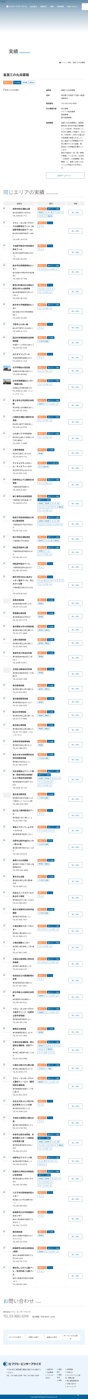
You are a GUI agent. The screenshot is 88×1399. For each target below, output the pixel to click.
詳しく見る (75, 212)
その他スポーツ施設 (45, 1068)
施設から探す (52, 1337)
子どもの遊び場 (53, 463)
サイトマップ (71, 1386)
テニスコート (59, 212)
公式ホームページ (64, 175)
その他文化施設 (43, 341)
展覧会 (32, 82)
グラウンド (42, 216)
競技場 (50, 216)
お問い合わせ (72, 6)
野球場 (41, 212)
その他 (50, 841)
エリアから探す (15, 1337)
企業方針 (50, 1369)
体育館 (41, 404)
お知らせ (70, 1372)
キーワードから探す (70, 1337)
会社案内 (33, 6)
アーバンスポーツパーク (46, 831)
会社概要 (50, 1372)
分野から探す (33, 1337)
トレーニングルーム (51, 269)
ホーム (63, 62)
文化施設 (17, 82)
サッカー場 (48, 212)
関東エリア (8, 82)
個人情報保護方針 (73, 1381)
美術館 (41, 603)
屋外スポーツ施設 (53, 209)
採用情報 (60, 6)
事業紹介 (43, 6)
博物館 (25, 82)
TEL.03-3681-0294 (16, 1316)
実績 (52, 6)
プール (50, 223)
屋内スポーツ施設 (53, 265)
